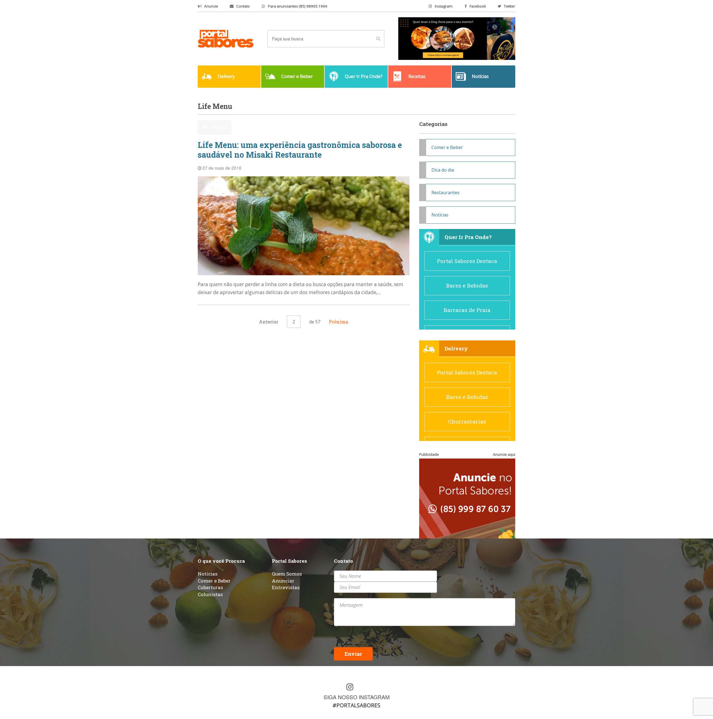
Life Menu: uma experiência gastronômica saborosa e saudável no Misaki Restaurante (300, 149)
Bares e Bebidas (467, 285)
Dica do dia (442, 170)
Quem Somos (287, 574)
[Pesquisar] (378, 38)
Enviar (353, 653)
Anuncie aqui (504, 454)
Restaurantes (445, 192)
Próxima (338, 322)
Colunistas (210, 594)
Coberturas (210, 587)
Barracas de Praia (467, 309)
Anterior (268, 322)
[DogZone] (456, 38)
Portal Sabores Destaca (467, 260)
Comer (218, 127)
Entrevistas (286, 587)
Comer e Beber (447, 147)
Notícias (439, 215)
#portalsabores (356, 705)
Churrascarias (467, 421)
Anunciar (283, 580)
